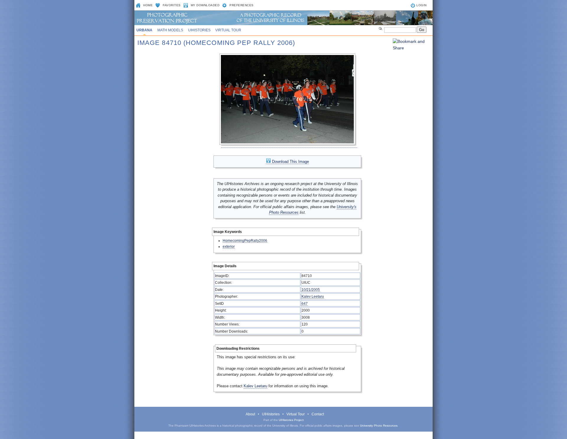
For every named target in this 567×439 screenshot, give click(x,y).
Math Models (170, 30)
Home (148, 5)
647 (305, 303)
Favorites (172, 5)
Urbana (144, 30)
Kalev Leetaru (313, 296)
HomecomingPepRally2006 (245, 240)
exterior (229, 246)
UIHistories (199, 30)
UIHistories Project (291, 420)
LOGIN (421, 5)
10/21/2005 (311, 289)
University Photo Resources (378, 425)
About (250, 414)
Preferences (241, 5)
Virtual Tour (228, 30)
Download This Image (290, 161)
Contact (318, 414)
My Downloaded (205, 5)
